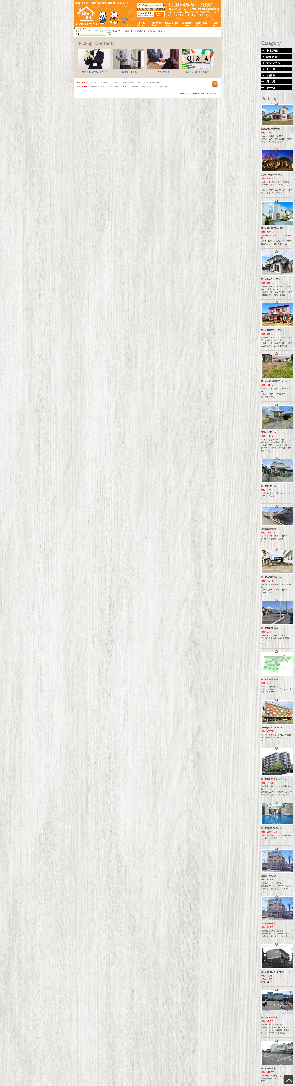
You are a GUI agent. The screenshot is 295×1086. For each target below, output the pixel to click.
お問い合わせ (201, 23)
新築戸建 (104, 82)
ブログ (215, 23)
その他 (146, 82)
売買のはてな (146, 86)
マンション (115, 82)
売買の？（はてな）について (198, 72)
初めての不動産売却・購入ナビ (94, 72)
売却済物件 (156, 82)
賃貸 (139, 82)
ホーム (142, 23)
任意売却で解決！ (163, 72)
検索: (76, 34)
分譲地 (131, 82)
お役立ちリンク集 (161, 86)
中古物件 (94, 82)
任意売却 (134, 86)
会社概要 (187, 23)
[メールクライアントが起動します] (208, 9)
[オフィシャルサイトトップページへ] (86, 25)
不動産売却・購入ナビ (99, 86)
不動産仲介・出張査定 (129, 72)
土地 (124, 82)
